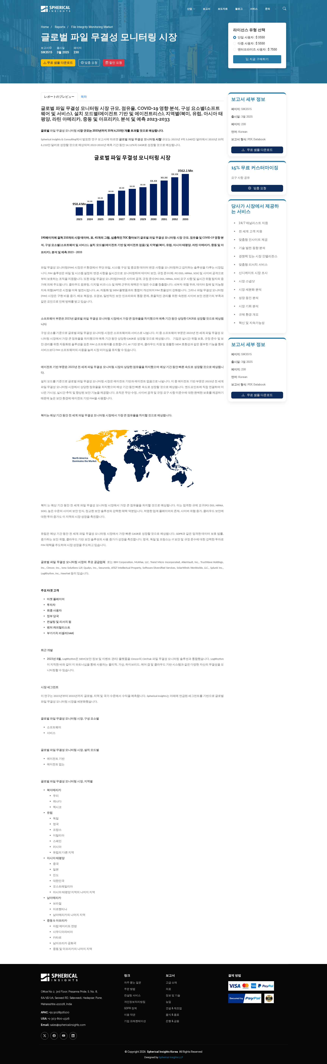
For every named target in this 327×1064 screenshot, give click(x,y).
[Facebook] (54, 1036)
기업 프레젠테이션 (135, 1021)
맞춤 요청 (90, 62)
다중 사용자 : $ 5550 (251, 43)
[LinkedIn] (73, 1036)
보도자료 (223, 9)
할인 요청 (115, 62)
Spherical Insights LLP (171, 1057)
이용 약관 (129, 1014)
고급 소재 (171, 982)
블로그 (239, 9)
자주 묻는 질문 (132, 982)
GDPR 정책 (130, 1008)
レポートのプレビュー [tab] (59, 96)
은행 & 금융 (172, 1021)
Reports (59, 27)
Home (45, 27)
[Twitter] (44, 1036)
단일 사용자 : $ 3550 (251, 37)
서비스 (254, 9)
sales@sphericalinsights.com (68, 1024)
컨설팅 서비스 (132, 995)
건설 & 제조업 (174, 1008)
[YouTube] (63, 1036)
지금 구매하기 (259, 59)
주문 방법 (129, 989)
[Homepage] (80, 977)
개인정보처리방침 (134, 1001)
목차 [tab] (84, 96)
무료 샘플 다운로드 (59, 62)
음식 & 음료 (172, 1014)
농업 (168, 1001)
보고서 (206, 9)
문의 (267, 9)
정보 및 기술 (173, 995)
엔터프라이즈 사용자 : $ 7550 (257, 49)
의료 (168, 989)
